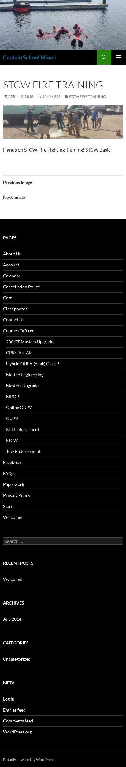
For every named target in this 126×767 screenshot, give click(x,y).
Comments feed (18, 720)
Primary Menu (118, 57)
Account (11, 264)
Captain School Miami (29, 57)
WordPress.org (17, 731)
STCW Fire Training (87, 96)
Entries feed (14, 709)
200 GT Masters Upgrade (29, 341)
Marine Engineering (24, 374)
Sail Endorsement (22, 429)
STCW (12, 440)
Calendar (11, 275)
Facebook (12, 462)
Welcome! (13, 517)
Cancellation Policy (21, 286)
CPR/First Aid (19, 352)
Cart (7, 297)
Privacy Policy (16, 495)
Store (8, 506)
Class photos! (16, 308)
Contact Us (13, 319)
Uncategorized (17, 659)
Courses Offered (19, 330)
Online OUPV (19, 407)
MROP (12, 396)
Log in (8, 698)
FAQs (8, 473)
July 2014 (12, 619)
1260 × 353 (51, 96)
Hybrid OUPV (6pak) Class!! (32, 363)
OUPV (12, 418)
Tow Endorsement (23, 451)
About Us (12, 253)
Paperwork (13, 484)
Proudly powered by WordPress (28, 759)
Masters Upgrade (22, 385)
